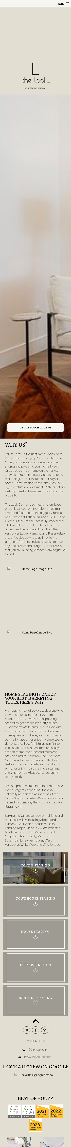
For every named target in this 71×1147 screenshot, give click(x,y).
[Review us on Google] (35, 1082)
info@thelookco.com (37, 1057)
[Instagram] (26, 1030)
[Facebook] (35, 1030)
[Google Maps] (44, 1030)
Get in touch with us (36, 427)
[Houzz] (14, 1111)
